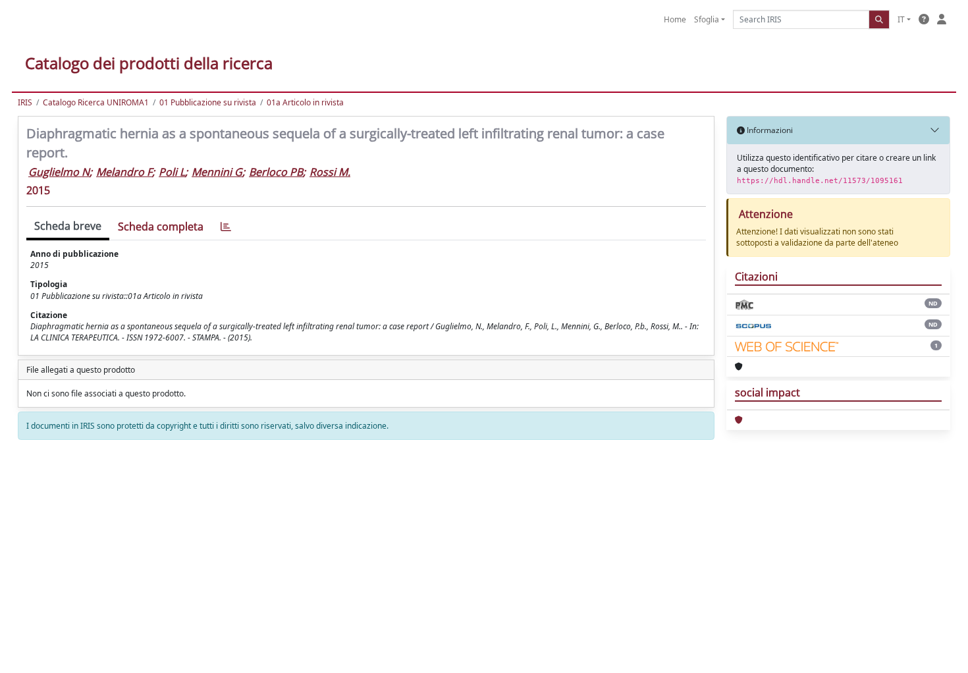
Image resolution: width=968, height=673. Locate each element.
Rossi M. (329, 172)
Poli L (172, 172)
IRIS (25, 102)
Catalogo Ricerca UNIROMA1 (96, 102)
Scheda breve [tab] (67, 226)
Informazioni (769, 130)
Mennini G (217, 172)
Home (675, 19)
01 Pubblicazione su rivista (207, 102)
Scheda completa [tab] (160, 226)
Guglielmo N (59, 172)
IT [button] (901, 19)
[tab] (226, 227)
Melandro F (124, 172)
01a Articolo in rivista (305, 102)
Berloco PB (276, 172)
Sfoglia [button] (706, 19)
